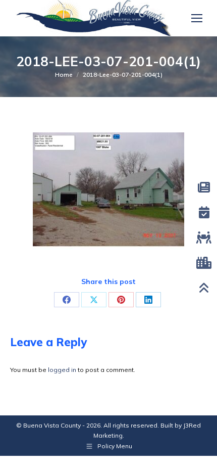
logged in (62, 369)
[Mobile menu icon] (197, 18)
